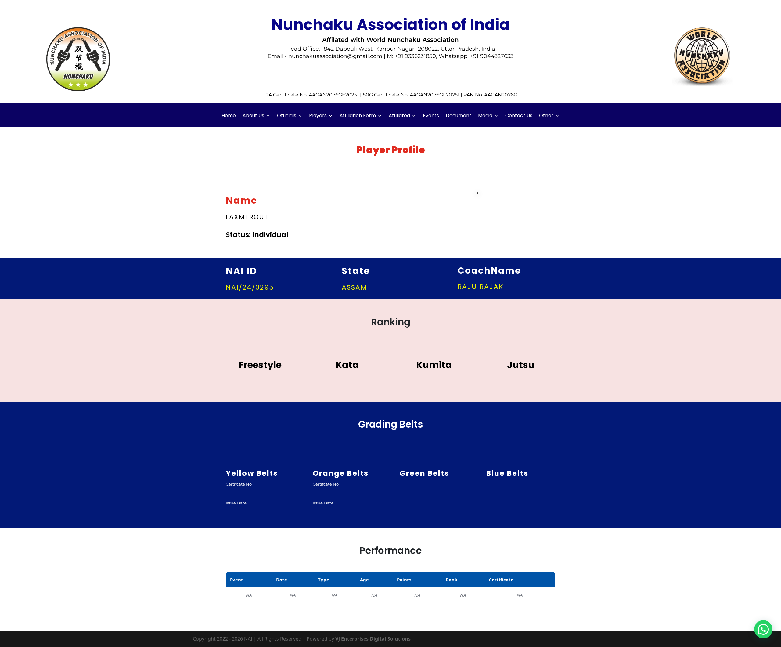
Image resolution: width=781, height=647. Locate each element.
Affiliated (399, 116)
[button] (763, 629)
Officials (286, 116)
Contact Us (518, 116)
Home (228, 116)
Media (485, 116)
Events (431, 116)
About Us (253, 116)
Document (458, 116)
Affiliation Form (358, 116)
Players (318, 116)
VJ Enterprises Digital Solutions (373, 638)
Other (546, 116)
